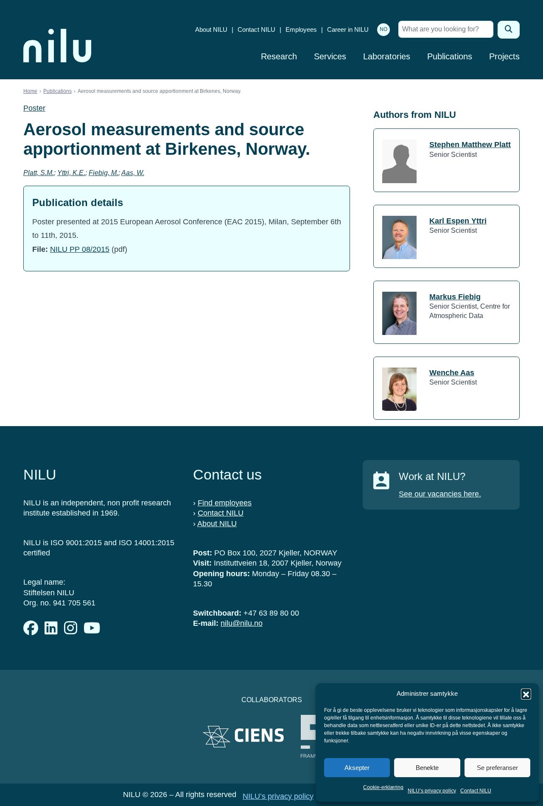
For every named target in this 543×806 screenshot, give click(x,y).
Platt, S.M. (38, 172)
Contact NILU (475, 791)
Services (330, 56)
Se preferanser (497, 767)
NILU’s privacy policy (432, 791)
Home (30, 91)
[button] (526, 693)
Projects (504, 56)
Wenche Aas (451, 372)
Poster (34, 108)
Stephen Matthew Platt (470, 144)
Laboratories (386, 56)
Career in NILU (348, 29)
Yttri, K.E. (71, 172)
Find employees (225, 503)
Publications (449, 56)
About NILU (211, 29)
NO (383, 29)
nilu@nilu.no (242, 623)
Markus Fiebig (455, 297)
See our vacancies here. (440, 494)
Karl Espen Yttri (458, 221)
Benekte (427, 767)
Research (279, 56)
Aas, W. (132, 172)
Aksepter (356, 767)
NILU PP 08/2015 (79, 249)
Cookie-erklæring (383, 787)
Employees (301, 29)
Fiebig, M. (103, 172)
